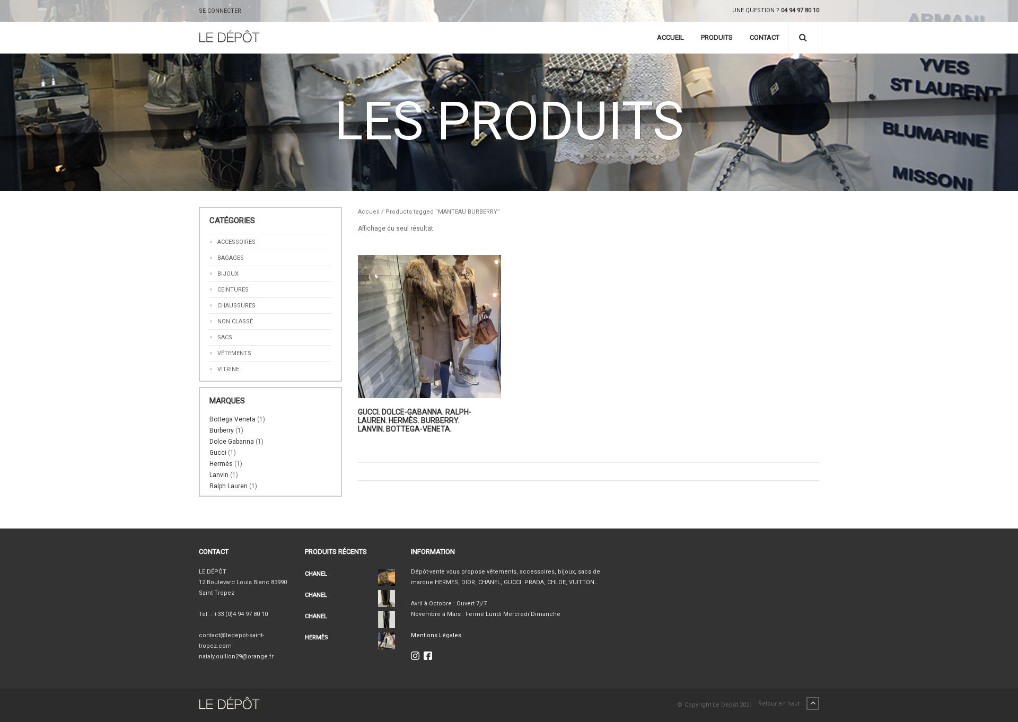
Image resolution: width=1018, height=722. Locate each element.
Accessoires (236, 242)
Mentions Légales (436, 635)
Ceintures (233, 289)
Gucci (217, 452)
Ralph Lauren (228, 486)
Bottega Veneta (232, 419)
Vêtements (234, 353)
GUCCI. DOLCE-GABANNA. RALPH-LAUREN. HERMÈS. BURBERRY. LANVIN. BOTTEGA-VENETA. (414, 420)
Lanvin (219, 475)
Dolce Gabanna (231, 441)
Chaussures (236, 305)
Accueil (670, 37)
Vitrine (228, 369)
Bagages (230, 257)
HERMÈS (316, 637)
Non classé (235, 321)
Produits (717, 37)
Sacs (224, 337)
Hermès (221, 464)
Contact (764, 37)
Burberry (221, 430)
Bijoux (228, 273)
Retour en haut (779, 703)
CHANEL (316, 573)
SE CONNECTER (220, 10)
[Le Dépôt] (229, 38)
